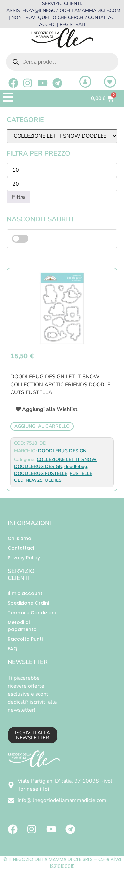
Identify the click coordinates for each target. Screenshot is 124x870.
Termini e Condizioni (32, 612)
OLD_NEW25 (28, 480)
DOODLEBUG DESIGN (62, 451)
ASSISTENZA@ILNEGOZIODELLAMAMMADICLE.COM (63, 10)
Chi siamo (19, 538)
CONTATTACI (102, 17)
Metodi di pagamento (22, 626)
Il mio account (25, 593)
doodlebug (75, 466)
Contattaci (21, 548)
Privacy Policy (24, 557)
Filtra (18, 197)
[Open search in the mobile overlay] (62, 61)
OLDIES (53, 480)
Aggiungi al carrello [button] (42, 426)
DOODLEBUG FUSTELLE (40, 473)
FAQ (12, 648)
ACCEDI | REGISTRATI (62, 24)
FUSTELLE (81, 473)
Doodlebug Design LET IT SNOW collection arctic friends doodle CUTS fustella (60, 384)
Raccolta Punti (25, 639)
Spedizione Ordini (28, 603)
